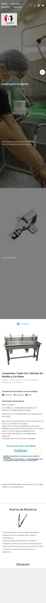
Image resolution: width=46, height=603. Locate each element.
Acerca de (15, 4)
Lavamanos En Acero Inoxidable (23, 380)
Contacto (18, 7)
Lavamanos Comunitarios (12, 382)
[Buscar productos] (42, 72)
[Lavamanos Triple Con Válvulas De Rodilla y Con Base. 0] (23, 350)
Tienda (4, 380)
